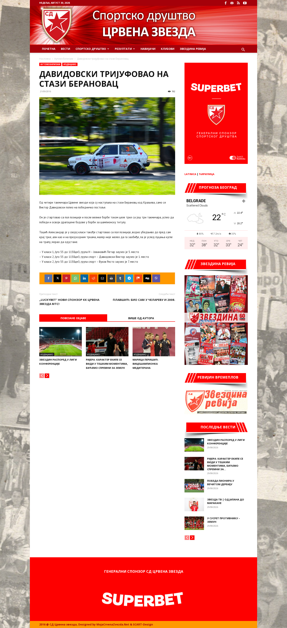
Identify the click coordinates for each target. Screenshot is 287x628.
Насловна (45, 58)
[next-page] (47, 375)
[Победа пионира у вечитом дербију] (194, 485)
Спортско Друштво (91, 49)
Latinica (190, 174)
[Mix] (138, 278)
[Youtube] (245, 3)
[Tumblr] (120, 278)
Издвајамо (69, 64)
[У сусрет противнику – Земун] (194, 523)
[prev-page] (41, 375)
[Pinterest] (66, 278)
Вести (65, 49)
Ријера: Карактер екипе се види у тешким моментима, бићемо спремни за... (225, 464)
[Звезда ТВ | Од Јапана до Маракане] (194, 504)
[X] (57, 278)
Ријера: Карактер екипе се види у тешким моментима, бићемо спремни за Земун (107, 364)
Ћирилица (206, 174)
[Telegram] (129, 278)
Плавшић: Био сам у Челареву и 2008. (144, 300)
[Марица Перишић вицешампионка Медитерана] (154, 341)
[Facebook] (225, 3)
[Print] (111, 278)
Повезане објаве (73, 318)
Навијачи (148, 49)
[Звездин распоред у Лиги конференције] (60, 341)
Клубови (167, 49)
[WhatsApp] (75, 278)
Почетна (48, 49)
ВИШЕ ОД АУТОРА (141, 318)
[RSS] (238, 3)
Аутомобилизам (63, 58)
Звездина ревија (193, 49)
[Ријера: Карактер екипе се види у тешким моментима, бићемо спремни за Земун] (107, 341)
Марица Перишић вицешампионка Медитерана (145, 364)
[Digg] (147, 278)
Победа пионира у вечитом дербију (220, 482)
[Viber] (156, 278)
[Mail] (232, 3)
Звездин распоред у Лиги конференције (226, 441)
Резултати (123, 49)
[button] (243, 50)
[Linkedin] (84, 278)
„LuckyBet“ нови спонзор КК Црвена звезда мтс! (69, 302)
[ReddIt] (93, 278)
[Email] (102, 278)
